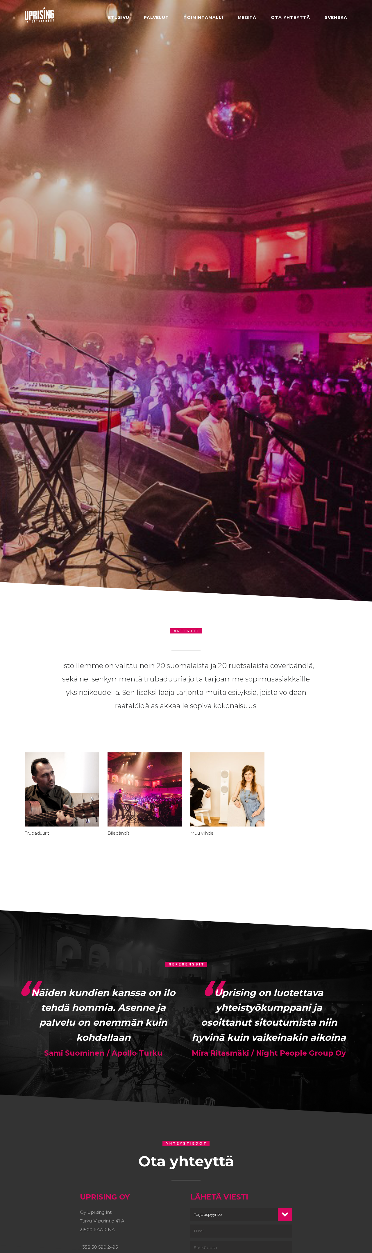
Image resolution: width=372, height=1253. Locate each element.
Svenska (336, 17)
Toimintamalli (203, 17)
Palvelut (156, 17)
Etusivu (118, 17)
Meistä (247, 17)
